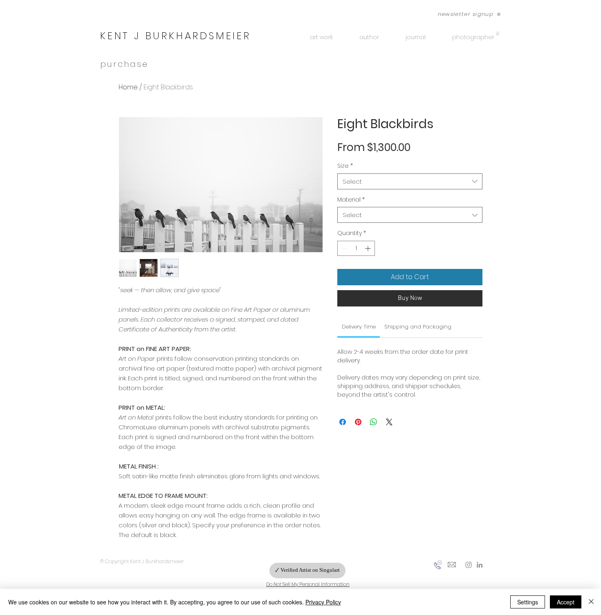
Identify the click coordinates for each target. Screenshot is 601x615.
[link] (359, 327)
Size (345, 166)
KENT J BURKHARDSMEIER (175, 35)
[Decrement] (344, 248)
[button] (464, 14)
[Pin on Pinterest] (358, 422)
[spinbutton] (356, 248)
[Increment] (368, 248)
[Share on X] (389, 422)
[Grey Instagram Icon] (468, 565)
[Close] (591, 601)
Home (128, 87)
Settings (527, 602)
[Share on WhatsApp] (374, 422)
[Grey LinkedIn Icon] (479, 565)
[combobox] (409, 181)
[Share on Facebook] (343, 422)
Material (351, 200)
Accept (565, 602)
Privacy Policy (323, 602)
